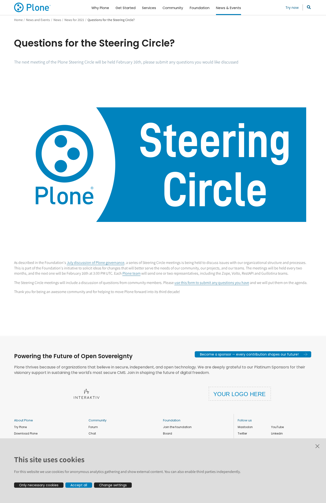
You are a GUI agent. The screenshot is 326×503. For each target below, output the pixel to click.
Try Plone (20, 427)
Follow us (245, 420)
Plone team (131, 273)
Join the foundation (177, 427)
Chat (92, 433)
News (57, 19)
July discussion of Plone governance (95, 262)
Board (167, 433)
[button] (253, 354)
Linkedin (277, 433)
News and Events (38, 19)
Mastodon (245, 427)
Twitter (242, 433)
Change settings (113, 485)
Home (18, 19)
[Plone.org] (32, 7)
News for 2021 (74, 19)
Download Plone (25, 433)
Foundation (171, 420)
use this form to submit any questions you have (211, 282)
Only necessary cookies (38, 485)
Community (97, 420)
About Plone (23, 420)
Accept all (78, 485)
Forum (93, 427)
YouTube (277, 427)
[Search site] (307, 7)
